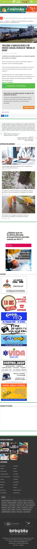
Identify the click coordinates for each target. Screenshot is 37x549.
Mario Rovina (31, 502)
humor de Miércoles (30, 505)
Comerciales (3, 471)
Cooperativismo (4, 474)
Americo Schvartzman (6, 500)
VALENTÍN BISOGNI (6, 511)
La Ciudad (15, 474)
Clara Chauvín (25, 507)
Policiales (15, 484)
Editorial (2, 484)
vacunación (20, 502)
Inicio (1, 21)
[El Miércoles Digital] (18, 9)
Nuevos (9, 497)
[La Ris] (14, 302)
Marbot (13, 507)
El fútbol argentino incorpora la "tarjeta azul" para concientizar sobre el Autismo (25, 138)
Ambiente (2, 466)
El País (1, 487)
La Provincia (16, 476)
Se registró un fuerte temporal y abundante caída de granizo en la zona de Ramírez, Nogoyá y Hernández (17, 191)
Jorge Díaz (4, 507)
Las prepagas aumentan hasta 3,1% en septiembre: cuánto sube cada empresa (17, 167)
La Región (6, 21)
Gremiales (15, 466)
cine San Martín (26, 511)
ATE (23, 505)
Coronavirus (30, 500)
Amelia (2, 468)
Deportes (2, 482)
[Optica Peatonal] (14, 377)
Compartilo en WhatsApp (16, 86)
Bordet (9, 507)
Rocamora (4, 502)
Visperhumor (16, 492)
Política (15, 487)
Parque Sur (19, 505)
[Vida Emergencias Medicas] (14, 353)
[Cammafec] (14, 317)
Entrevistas (3, 490)
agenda (25, 502)
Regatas (13, 509)
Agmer (24, 500)
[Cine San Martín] (14, 329)
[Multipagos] (14, 340)
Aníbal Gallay (4, 505)
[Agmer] (14, 284)
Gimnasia (14, 500)
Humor (15, 468)
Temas (3, 497)
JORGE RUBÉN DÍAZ (12, 502)
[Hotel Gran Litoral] (14, 392)
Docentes (4, 509)
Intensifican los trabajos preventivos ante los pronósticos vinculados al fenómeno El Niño (15, 215)
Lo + (14, 497)
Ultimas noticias (17, 490)
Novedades (16, 482)
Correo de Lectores (5, 476)
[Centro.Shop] (14, 365)
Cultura (2, 479)
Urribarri (18, 507)
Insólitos (15, 471)
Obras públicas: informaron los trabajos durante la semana (12, 134)
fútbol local (19, 511)
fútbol (9, 509)
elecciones (19, 509)
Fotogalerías (3, 492)
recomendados (12, 505)
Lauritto (31, 507)
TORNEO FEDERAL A (27, 509)
